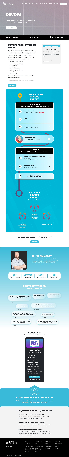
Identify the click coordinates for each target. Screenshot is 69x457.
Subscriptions (53, 4)
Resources (43, 4)
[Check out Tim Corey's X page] (9, 447)
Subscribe (11, 27)
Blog (36, 443)
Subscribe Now (34, 376)
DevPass (27, 451)
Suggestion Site (38, 449)
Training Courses (29, 446)
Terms (16, 455)
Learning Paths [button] (33, 4)
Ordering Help (48, 445)
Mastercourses (28, 445)
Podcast (37, 445)
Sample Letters (48, 446)
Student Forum (38, 448)
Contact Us (57, 445)
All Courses (27, 443)
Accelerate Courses (29, 448)
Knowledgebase (58, 443)
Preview (41, 112)
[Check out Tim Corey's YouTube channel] (7, 447)
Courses (24, 4)
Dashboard (47, 448)
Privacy (20, 455)
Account (63, 3)
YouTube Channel (39, 446)
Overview (47, 443)
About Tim (37, 451)
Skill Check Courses (29, 449)
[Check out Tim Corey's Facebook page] (11, 447)
